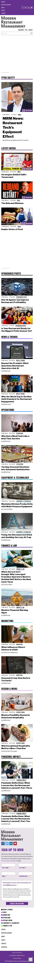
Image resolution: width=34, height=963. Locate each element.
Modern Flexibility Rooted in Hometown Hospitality (15, 716)
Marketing (19, 644)
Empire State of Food (12, 229)
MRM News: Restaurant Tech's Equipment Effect (13, 127)
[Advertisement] (17, 55)
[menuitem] (3, 2)
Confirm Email (23, 876)
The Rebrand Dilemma (12, 203)
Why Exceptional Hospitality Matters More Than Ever (15, 747)
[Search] (31, 33)
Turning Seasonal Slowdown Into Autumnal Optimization (15, 468)
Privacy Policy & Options (9, 861)
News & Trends (20, 360)
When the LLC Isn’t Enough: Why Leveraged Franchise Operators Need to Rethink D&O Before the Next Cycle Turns (16, 577)
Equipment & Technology (23, 501)
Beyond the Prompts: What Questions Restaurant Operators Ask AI (15, 365)
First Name (5, 868)
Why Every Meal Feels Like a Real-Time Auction (15, 437)
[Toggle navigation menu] (31, 960)
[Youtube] (31, 7)
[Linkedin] (28, 7)
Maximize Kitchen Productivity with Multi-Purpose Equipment (17, 505)
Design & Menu (20, 712)
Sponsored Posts (21, 297)
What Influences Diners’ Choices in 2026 (13, 648)
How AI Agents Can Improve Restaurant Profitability (15, 301)
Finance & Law (20, 569)
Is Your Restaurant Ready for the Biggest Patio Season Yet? (16, 329)
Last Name (22, 868)
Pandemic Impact (21, 780)
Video (19, 114)
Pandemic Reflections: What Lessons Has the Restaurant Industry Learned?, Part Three (16, 785)
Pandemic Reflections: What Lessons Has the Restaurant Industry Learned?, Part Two (15, 819)
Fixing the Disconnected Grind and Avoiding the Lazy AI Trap (16, 536)
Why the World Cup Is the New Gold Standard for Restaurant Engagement (16, 399)
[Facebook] (22, 7)
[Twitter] (25, 7)
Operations (19, 433)
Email (3, 876)
